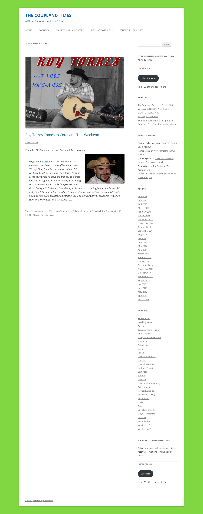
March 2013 (143, 299)
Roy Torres (107, 211)
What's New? (55, 211)
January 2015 (144, 215)
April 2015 (142, 204)
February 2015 (144, 211)
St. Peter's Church (146, 409)
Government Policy (147, 356)
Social (140, 402)
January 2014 (144, 261)
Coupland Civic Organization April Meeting (158, 124)
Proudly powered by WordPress (39, 500)
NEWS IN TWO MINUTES (102, 30)
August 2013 (144, 280)
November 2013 (145, 268)
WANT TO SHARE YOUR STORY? (70, 30)
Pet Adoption (144, 387)
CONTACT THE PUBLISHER (131, 30)
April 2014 (142, 249)
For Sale (141, 352)
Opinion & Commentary (149, 383)
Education (142, 341)
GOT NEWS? (44, 30)
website (46, 161)
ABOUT (28, 30)
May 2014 (142, 246)
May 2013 (142, 291)
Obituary (142, 379)
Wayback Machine (146, 413)
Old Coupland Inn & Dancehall (86, 211)
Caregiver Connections (148, 329)
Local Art (142, 360)
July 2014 (142, 238)
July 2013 (142, 284)
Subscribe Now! (148, 78)
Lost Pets (142, 371)
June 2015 (142, 200)
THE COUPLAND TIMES (48, 15)
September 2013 (145, 276)
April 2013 (142, 295)
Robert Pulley (144, 173)
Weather (142, 417)
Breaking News (145, 322)
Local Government (146, 364)
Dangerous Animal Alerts (149, 337)
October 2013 (144, 272)
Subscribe (145, 473)
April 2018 (142, 196)
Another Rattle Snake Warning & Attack (156, 120)
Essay (140, 348)
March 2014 (143, 253)
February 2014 (144, 257)
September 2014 (145, 230)
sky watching (144, 398)
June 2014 (142, 242)
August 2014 (144, 234)
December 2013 (145, 265)
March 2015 (143, 208)
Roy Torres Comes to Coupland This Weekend (62, 134)
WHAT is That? (144, 421)
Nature (141, 375)
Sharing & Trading (146, 394)
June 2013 (142, 288)
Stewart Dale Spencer (43, 215)
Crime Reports (144, 333)
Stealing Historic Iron (148, 116)
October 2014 (144, 227)
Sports (141, 406)
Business (142, 326)
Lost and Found (145, 368)
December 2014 (145, 219)
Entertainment (145, 345)
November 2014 (145, 223)
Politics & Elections (146, 390)
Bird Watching (144, 318)
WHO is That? (144, 428)
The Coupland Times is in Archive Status (156, 105)
